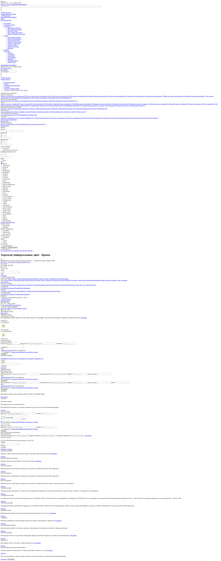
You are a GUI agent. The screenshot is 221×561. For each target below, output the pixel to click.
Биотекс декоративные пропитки (64, 108)
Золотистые (74, 280)
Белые (10, 279)
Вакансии (10, 59)
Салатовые (124, 280)
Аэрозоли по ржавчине (58, 118)
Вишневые (97, 280)
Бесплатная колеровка (14, 37)
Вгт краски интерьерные (40, 98)
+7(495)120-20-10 (6, 12)
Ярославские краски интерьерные (61, 98)
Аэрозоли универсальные (9, 118)
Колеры (4, 124)
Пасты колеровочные (24, 124)
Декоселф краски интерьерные (21, 98)
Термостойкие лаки (58, 112)
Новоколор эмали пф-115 (74, 105)
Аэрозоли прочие (152, 118)
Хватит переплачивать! (14, 39)
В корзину (4, 275)
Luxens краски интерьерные (154, 96)
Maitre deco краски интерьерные (174, 96)
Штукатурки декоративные (9, 119)
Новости (10, 53)
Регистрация (4, 20)
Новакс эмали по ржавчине (160, 104)
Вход (9, 20)
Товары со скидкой (13, 46)
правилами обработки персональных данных (24, 352)
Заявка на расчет (5, 4)
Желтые (36, 279)
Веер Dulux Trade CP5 (14, 28)
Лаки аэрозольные (125, 118)
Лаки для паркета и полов (24, 112)
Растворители (5, 126)
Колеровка (7, 26)
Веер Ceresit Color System (15, 32)
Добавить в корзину (6, 449)
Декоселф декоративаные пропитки (87, 108)
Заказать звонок (5, 79)
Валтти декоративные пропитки (41, 108)
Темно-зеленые (105, 280)
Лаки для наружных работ (42, 112)
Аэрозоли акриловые (26, 118)
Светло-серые (82, 280)
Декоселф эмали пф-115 (92, 105)
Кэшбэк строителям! (14, 43)
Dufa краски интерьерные (136, 96)
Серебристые (53, 279)
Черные (14, 279)
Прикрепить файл (6, 377)
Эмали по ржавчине (196, 104)
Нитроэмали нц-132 (123, 105)
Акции (6, 36)
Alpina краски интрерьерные (118, 96)
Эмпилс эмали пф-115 (23, 105)
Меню (2, 19)
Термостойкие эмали (138, 105)
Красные (31, 279)
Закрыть (3, 456)
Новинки (10, 48)
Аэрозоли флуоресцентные (94, 118)
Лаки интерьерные (7, 112)
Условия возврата (13, 60)
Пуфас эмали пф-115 (8, 105)
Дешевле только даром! (14, 42)
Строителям (11, 56)
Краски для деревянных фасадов (25, 101)
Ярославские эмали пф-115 (41, 105)
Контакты (7, 51)
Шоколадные (90, 280)
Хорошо (3, 410)
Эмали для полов (26, 104)
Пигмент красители (39, 124)
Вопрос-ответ (12, 62)
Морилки (103, 108)
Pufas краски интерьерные (79, 96)
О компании (11, 54)
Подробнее (84, 317)
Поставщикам (12, 57)
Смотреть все (5, 282)
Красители (12, 124)
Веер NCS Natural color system (16, 34)
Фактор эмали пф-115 (58, 105)
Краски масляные (57, 101)
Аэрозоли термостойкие (42, 118)
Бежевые (67, 280)
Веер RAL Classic (13, 31)
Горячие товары (12, 45)
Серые (19, 279)
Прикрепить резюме (7, 350)
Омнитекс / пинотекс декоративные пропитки (16, 108)
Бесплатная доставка (14, 40)
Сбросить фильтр (12, 247)
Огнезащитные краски (9, 115)
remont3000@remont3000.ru (19, 4)
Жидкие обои (5, 121)
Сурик (119, 280)
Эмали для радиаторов (108, 105)
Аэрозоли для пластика (111, 118)
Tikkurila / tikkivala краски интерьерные (13, 96)
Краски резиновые (43, 101)
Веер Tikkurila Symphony (15, 29)
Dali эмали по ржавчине (121, 104)
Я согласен (11, 559)
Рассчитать (88, 435)
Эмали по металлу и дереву (10, 104)
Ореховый (113, 280)
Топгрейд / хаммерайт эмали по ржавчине (60, 104)
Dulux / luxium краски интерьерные (39, 96)
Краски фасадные (7, 101)
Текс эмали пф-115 (211, 104)
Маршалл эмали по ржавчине (103, 104)
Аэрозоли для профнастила (75, 118)
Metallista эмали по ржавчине (84, 104)
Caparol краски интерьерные (60, 96)
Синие (46, 279)
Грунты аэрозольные (139, 118)
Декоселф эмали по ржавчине (179, 104)
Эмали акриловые (39, 104)
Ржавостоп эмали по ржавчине (140, 104)
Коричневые (24, 279)
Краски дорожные (70, 101)
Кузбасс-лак (81, 112)
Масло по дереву (71, 112)
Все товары (7, 23)
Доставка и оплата (9, 25)
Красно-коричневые (63, 279)
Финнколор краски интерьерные (195, 96)
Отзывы (6, 50)
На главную (4, 397)
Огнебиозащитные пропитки (27, 115)
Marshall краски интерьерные (98, 96)
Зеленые (41, 279)
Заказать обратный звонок (8, 14)
